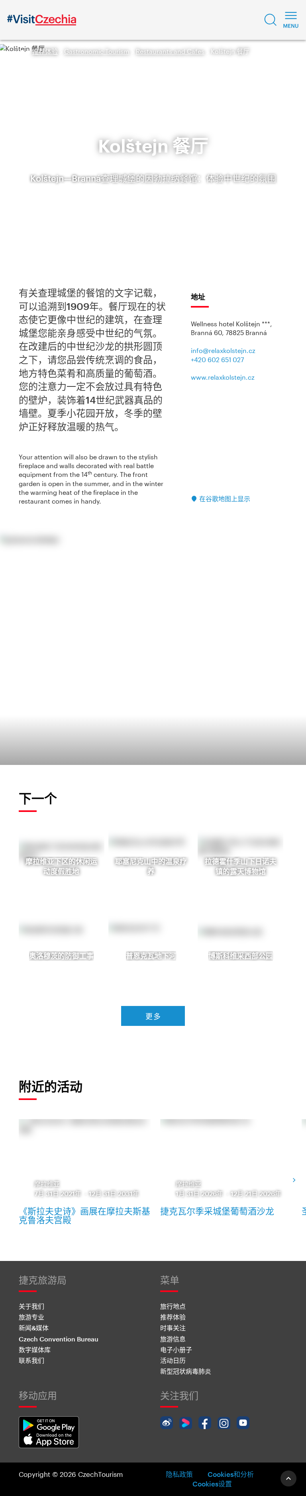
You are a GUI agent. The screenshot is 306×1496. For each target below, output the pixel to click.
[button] (270, 20)
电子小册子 (176, 1349)
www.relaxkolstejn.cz (223, 377)
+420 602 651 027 (217, 359)
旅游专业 (31, 1317)
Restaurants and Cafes (170, 51)
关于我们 (31, 1306)
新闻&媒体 (34, 1327)
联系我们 (31, 1360)
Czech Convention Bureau (58, 1339)
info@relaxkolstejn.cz (223, 350)
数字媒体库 (35, 1349)
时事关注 (173, 1327)
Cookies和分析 (231, 1474)
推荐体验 (45, 51)
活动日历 (173, 1360)
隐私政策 (179, 1474)
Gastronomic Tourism (96, 51)
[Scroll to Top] (288, 1478)
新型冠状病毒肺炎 (185, 1371)
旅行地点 (173, 1306)
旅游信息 (173, 1339)
